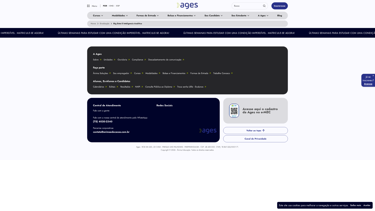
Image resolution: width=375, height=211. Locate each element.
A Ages (262, 15)
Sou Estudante (238, 15)
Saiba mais (355, 205)
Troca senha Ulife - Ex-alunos (190, 86)
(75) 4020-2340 (102, 121)
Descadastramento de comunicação (164, 59)
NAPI (137, 86)
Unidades (108, 59)
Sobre (96, 59)
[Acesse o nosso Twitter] (183, 112)
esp (118, 5)
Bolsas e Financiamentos (180, 15)
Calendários (98, 86)
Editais (112, 86)
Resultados (125, 86)
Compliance (137, 59)
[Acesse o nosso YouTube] (194, 112)
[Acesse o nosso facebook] (159, 112)
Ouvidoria (122, 59)
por (105, 5)
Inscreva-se (279, 5)
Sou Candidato (212, 15)
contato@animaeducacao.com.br (111, 131)
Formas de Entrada (146, 15)
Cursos (96, 15)
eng (111, 5)
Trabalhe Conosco (221, 73)
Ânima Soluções (100, 73)
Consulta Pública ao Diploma (158, 86)
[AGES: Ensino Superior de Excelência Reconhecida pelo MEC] (187, 5)
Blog (279, 15)
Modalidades (118, 15)
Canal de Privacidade (255, 138)
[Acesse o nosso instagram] (171, 112)
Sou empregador (121, 73)
